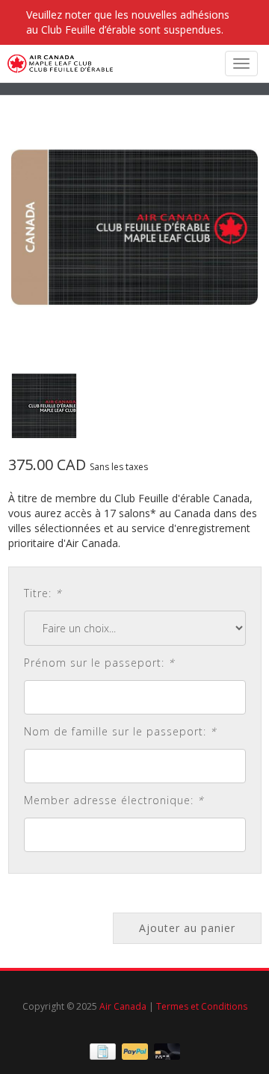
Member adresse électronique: (114, 800)
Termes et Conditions (201, 1006)
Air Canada (122, 1006)
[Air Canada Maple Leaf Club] (56, 63)
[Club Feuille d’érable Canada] (134, 227)
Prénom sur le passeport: (99, 662)
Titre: (43, 593)
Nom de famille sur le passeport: (120, 731)
